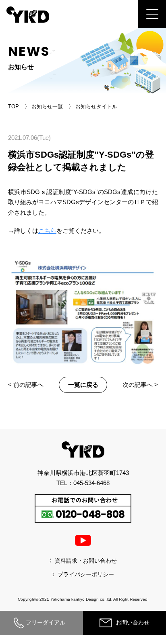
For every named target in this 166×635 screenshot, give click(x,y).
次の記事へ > (140, 384)
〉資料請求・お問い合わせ (83, 560)
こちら (47, 230)
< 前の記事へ (26, 384)
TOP (13, 106)
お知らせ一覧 (47, 106)
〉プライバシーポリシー (83, 574)
